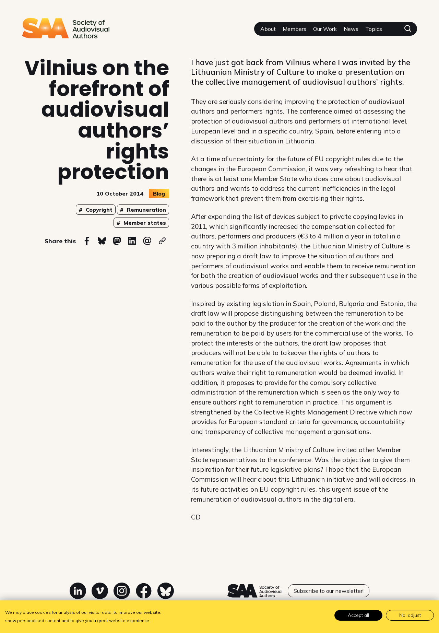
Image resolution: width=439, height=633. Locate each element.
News (351, 28)
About (268, 28)
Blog (159, 193)
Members (294, 28)
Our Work (325, 28)
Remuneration (145, 209)
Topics (373, 28)
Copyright (98, 209)
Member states (144, 222)
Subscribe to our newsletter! (329, 590)
